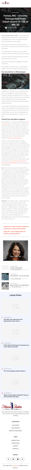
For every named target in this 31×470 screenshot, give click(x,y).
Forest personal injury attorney (14, 138)
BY (15, 269)
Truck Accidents (15, 428)
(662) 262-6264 (13, 163)
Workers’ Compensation (15, 430)
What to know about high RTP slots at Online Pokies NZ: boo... (16, 395)
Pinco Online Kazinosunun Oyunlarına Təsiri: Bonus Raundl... (16, 346)
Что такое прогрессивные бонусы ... (15, 371)
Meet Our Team (15, 440)
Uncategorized (7, 317)
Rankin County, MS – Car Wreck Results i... (19, 285)
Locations (15, 446)
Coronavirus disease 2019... (16, 268)
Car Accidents (15, 12)
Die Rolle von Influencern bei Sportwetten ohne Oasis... (13, 320)
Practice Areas (15, 443)
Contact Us (15, 448)
